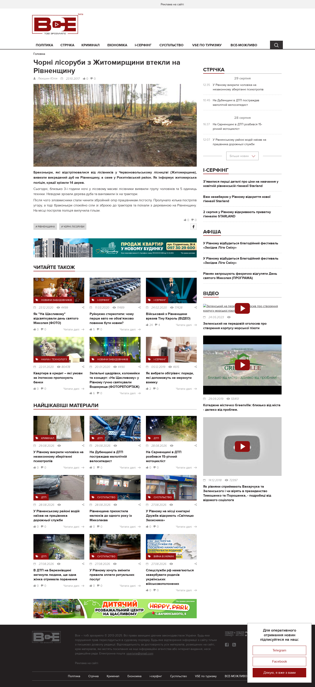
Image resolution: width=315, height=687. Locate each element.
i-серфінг (143, 45)
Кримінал (90, 45)
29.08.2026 (46, 446)
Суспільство (171, 45)
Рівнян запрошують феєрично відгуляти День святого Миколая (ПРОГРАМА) (240, 276)
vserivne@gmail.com (139, 653)
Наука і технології (54, 359)
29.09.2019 (215, 399)
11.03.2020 (102, 307)
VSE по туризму (207, 45)
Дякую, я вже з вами (279, 673)
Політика (44, 45)
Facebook (279, 661)
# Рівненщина (45, 226)
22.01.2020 (46, 367)
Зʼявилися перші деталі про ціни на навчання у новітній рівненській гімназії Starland (240, 183)
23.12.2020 (46, 307)
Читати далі (71, 329)
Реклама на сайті (172, 4)
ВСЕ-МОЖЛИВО (244, 45)
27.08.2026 (158, 505)
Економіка (117, 45)
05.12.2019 (158, 367)
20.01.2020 (102, 367)
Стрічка (67, 45)
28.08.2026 (159, 446)
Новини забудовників (56, 300)
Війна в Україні (164, 556)
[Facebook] (193, 226)
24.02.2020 (159, 307)
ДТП (100, 438)
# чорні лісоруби (72, 226)
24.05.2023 (216, 317)
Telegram (279, 650)
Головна (39, 54)
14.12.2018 (215, 480)
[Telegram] (234, 645)
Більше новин (240, 156)
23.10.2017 (73, 79)
